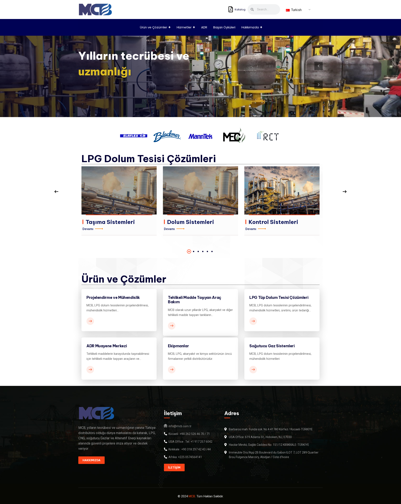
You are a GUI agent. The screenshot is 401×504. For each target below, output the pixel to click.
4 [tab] (202, 251)
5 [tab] (207, 251)
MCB (192, 496)
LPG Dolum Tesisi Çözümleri (148, 159)
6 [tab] (212, 251)
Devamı (87, 229)
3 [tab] (198, 251)
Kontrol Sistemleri (273, 222)
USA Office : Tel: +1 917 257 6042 (190, 441)
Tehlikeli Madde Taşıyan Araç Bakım (194, 299)
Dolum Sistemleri (190, 222)
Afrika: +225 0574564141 (185, 457)
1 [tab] (189, 251)
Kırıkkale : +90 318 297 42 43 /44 (190, 449)
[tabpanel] (119, 201)
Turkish (296, 10)
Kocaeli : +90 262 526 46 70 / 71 (189, 434)
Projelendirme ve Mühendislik (113, 297)
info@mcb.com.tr (180, 426)
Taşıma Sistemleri (110, 222)
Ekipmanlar (178, 346)
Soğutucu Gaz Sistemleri (272, 346)
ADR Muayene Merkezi (106, 346)
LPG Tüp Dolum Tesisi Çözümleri (278, 297)
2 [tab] (193, 251)
